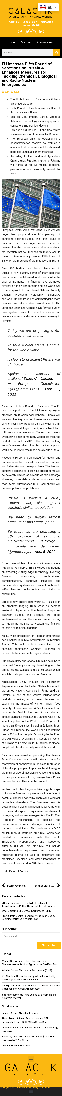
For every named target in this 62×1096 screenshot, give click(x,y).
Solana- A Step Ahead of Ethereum (21, 1013)
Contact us (47, 21)
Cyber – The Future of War (16, 1045)
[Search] (56, 52)
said (52, 690)
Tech (12, 42)
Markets (26, 42)
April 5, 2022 (45, 552)
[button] (31, 1059)
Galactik (31, 1067)
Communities (45, 42)
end (25, 619)
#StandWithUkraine (37, 378)
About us (14, 21)
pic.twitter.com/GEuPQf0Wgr (31, 541)
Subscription (30, 21)
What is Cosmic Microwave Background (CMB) (27, 911)
